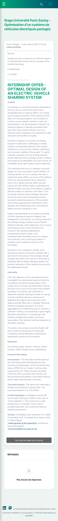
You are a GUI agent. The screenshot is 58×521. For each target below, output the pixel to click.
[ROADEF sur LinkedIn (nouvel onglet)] (4, 508)
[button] (50, 4)
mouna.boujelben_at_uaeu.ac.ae (22, 429)
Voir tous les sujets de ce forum (29, 440)
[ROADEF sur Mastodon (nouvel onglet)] (10, 508)
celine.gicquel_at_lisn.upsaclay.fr (22, 423)
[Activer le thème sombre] (41, 4)
